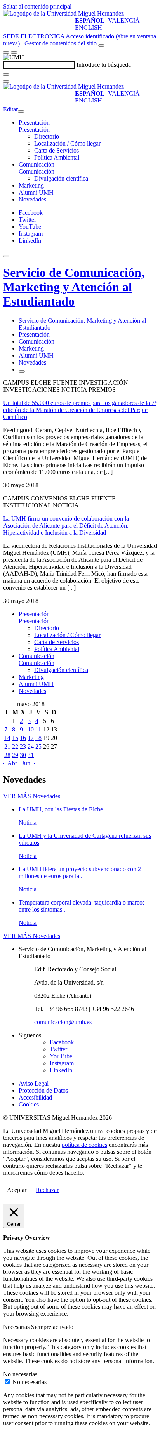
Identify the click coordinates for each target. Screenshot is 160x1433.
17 (31, 738)
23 (23, 746)
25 (38, 746)
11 (38, 729)
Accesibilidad (35, 1097)
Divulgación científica (61, 178)
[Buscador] (101, 45)
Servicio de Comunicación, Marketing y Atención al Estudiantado (73, 287)
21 (7, 746)
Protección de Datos (43, 1090)
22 (15, 746)
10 (31, 729)
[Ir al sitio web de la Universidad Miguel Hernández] (63, 13)
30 (23, 755)
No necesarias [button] (20, 1374)
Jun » (28, 763)
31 (31, 755)
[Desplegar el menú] (14, 52)
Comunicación (36, 164)
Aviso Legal (34, 1083)
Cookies (29, 1104)
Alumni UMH (36, 192)
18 (38, 738)
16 (23, 738)
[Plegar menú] (21, 111)
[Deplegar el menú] (22, 371)
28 (7, 755)
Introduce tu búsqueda (104, 64)
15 (15, 738)
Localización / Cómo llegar (67, 143)
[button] (34, 129)
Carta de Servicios (56, 150)
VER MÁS (31, 796)
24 (31, 746)
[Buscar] (6, 74)
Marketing (31, 185)
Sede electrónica (33, 36)
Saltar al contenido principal (37, 6)
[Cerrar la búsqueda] (6, 81)
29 (15, 755)
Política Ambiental (56, 157)
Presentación (34, 122)
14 (7, 738)
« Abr (10, 763)
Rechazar (47, 1189)
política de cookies (84, 1144)
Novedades (32, 199)
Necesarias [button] (17, 1327)
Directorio (46, 136)
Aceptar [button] (16, 1189)
